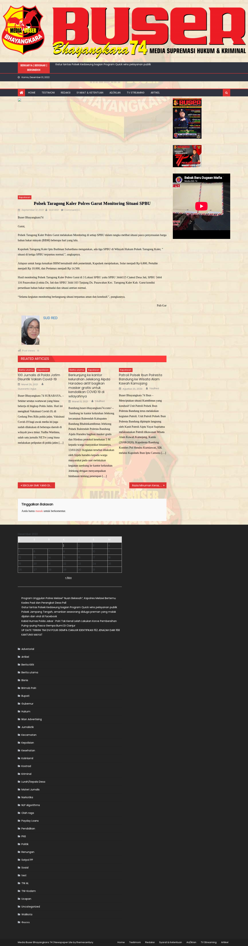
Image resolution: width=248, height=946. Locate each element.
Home (31, 92)
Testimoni (48, 92)
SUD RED (53, 210)
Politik (25, 844)
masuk (39, 510)
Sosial (25, 867)
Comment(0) (72, 210)
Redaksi (65, 92)
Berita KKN (27, 664)
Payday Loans (30, 821)
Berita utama (26, 369)
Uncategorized (30, 906)
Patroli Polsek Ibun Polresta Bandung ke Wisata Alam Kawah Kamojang (140, 379)
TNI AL (25, 883)
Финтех (25, 922)
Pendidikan (28, 828)
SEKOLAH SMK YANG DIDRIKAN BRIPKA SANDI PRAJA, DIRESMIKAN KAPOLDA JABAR (39, 485)
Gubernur (27, 703)
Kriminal (26, 774)
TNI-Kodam (28, 891)
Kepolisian (24, 197)
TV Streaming (136, 92)
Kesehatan (28, 750)
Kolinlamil (27, 758)
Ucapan (26, 899)
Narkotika (27, 797)
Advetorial (27, 649)
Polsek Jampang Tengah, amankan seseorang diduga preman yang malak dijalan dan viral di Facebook (120, 65)
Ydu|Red (100, 401)
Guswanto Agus (27, 388)
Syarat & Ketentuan (90, 92)
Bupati (25, 696)
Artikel (155, 92)
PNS (23, 836)
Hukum (25, 711)
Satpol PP (27, 860)
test (24, 875)
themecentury (84, 942)
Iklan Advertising (31, 719)
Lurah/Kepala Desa (33, 782)
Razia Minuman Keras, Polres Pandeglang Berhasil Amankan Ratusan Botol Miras (149, 485)
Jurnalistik (27, 727)
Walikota (26, 914)
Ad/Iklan (115, 92)
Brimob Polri (28, 688)
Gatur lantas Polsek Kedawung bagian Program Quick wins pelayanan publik (69, 607)
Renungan (27, 852)
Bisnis (24, 680)
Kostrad (26, 766)
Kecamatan (28, 735)
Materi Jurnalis (30, 789)
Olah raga (27, 813)
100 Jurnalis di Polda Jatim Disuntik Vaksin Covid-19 (39, 377)
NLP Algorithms (30, 805)
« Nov (68, 577)
